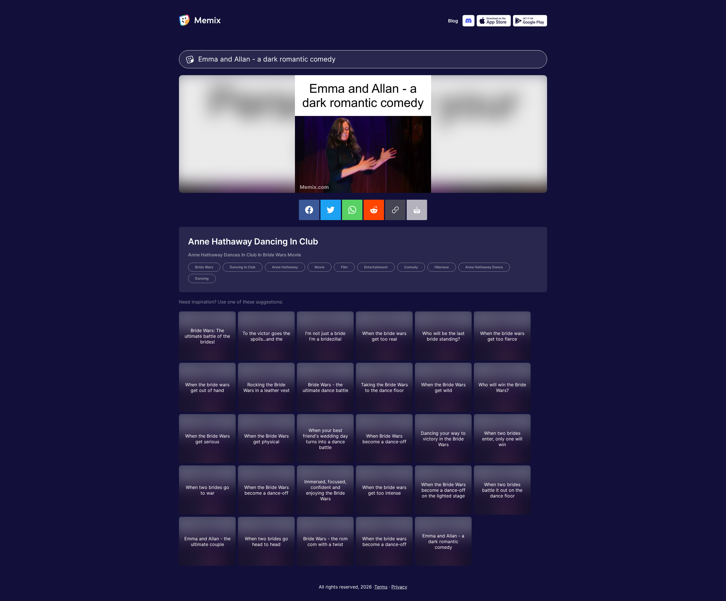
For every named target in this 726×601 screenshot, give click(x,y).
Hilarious (441, 267)
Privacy (399, 587)
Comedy (411, 267)
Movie (319, 267)
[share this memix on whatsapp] (352, 210)
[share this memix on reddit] (374, 210)
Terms (380, 587)
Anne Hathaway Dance (484, 267)
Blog (453, 21)
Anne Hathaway (285, 267)
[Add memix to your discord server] (468, 20)
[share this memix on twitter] (330, 210)
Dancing (202, 278)
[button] (395, 210)
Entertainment (376, 267)
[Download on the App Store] (494, 20)
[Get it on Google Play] (530, 20)
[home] (200, 20)
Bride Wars (204, 267)
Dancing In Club (243, 267)
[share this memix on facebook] (309, 210)
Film (344, 267)
